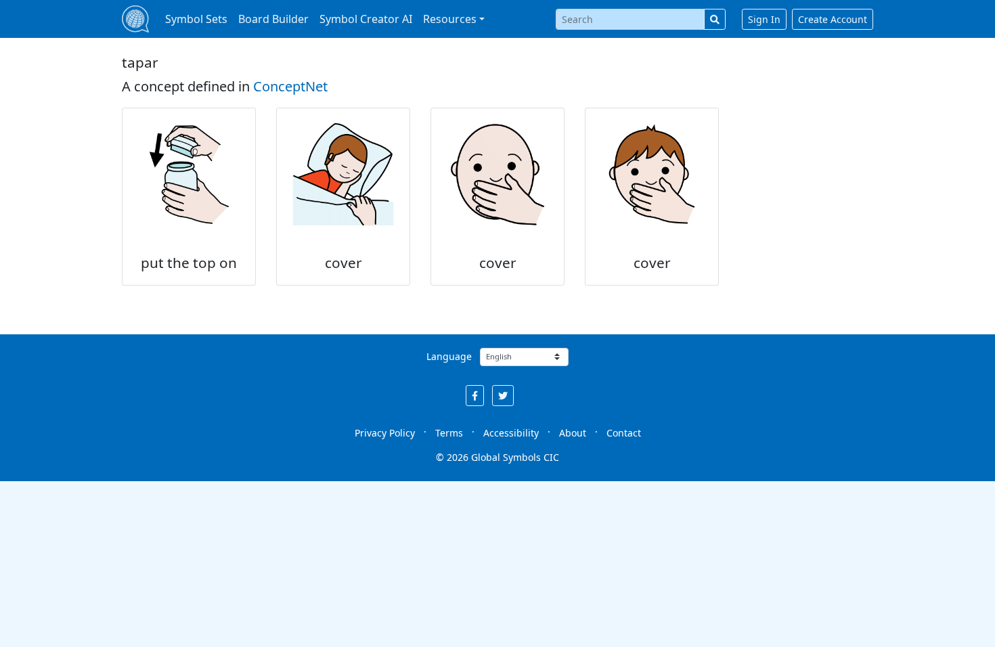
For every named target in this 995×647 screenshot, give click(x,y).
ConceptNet (290, 86)
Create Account (832, 19)
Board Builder (273, 19)
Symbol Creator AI (365, 19)
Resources (450, 19)
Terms (449, 432)
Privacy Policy (385, 432)
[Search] (715, 19)
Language (449, 356)
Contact (623, 432)
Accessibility (511, 432)
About (572, 432)
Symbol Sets (196, 19)
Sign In (764, 19)
